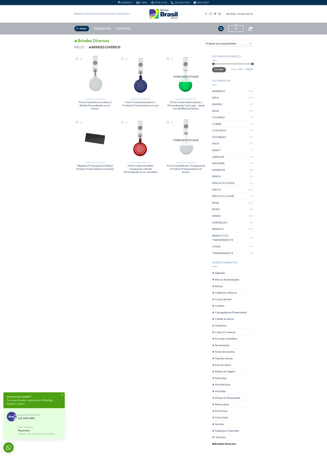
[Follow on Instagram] (210, 13)
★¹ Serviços (219, 437)
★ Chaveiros (219, 325)
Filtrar (219, 69)
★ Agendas (218, 272)
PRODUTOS (102, 28)
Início (79, 47)
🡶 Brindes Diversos (224, 443)
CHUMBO (218, 117)
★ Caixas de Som (222, 299)
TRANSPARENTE (222, 253)
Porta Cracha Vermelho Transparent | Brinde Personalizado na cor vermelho (140, 168)
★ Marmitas (219, 378)
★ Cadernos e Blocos (224, 292)
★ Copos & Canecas (223, 332)
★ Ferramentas (221, 345)
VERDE (216, 215)
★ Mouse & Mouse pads (226, 397)
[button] (239, 14)
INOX (215, 143)
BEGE (215, 110)
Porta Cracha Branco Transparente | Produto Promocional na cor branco (186, 168)
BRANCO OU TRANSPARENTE (222, 238)
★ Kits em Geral (221, 364)
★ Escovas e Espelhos (224, 338)
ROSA (215, 202)
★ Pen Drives (220, 410)
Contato (123, 28)
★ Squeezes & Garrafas (225, 430)
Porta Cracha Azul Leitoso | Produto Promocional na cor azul (140, 104)
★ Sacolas (218, 424)
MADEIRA (218, 163)
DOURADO (219, 137)
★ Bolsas (217, 285)
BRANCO (218, 228)
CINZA (216, 246)
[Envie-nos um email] (219, 13)
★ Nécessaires (220, 404)
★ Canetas (218, 305)
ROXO (216, 209)
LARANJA (218, 156)
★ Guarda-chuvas (222, 358)
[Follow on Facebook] (206, 13)
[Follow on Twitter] (215, 13)
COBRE (216, 123)
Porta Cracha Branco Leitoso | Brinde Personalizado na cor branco (95, 105)
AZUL (215, 97)
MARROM (218, 169)
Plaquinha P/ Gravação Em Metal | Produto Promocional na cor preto (95, 167)
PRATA (216, 176)
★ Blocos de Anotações (225, 279)
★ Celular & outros (223, 318)
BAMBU (217, 104)
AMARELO (218, 91)
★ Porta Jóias (220, 417)
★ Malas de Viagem (223, 371)
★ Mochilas (219, 391)
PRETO (216, 189)
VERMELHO (219, 222)
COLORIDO (219, 130)
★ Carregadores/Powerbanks (229, 312)
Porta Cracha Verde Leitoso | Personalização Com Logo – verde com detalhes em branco (186, 105)
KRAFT (216, 150)
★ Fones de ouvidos (223, 351)
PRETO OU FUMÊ (223, 196)
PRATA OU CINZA (223, 183)
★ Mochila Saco (221, 384)
